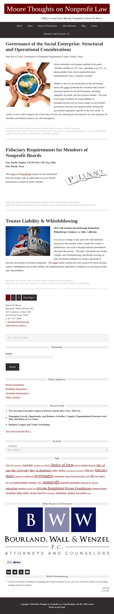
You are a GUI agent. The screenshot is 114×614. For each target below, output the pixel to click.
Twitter (14, 572)
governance (65, 283)
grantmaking (59, 476)
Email (8, 354)
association (18, 465)
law (81, 205)
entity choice (59, 470)
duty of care (19, 205)
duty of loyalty (30, 205)
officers (95, 483)
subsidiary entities (65, 492)
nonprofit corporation (20, 134)
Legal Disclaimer (69, 604)
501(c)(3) (10, 465)
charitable (27, 465)
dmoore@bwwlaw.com (18, 322)
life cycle (9, 483)
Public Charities (13, 397)
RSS (21, 572)
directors (92, 465)
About (30, 26)
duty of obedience (42, 205)
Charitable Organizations (32, 128)
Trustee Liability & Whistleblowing (41, 221)
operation (92, 205)
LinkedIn (8, 572)
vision (89, 493)
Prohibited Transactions (16, 389)
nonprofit (51, 482)
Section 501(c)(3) (38, 493)
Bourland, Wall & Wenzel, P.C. (57, 34)
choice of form (40, 131)
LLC (85, 131)
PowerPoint (25, 174)
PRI (34, 489)
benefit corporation (27, 131)
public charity (22, 493)
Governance (59, 128)
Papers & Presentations (47, 26)
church (77, 465)
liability (85, 205)
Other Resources (69, 26)
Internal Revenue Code (80, 476)
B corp (17, 131)
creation (84, 465)
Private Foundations (66, 281)
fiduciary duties (73, 205)
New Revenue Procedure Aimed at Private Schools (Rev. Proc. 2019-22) (44, 411)
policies (29, 489)
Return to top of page (57, 607)
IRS (92, 476)
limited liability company (74, 131)
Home (19, 26)
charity (47, 465)
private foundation (83, 283)
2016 (17, 128)
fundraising (29, 476)
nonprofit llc (85, 483)
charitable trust (38, 465)
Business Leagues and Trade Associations (29, 424)
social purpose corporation (50, 134)
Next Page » (29, 297)
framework (19, 476)
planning (22, 488)
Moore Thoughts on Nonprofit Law (57, 9)
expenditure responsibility (75, 471)
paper (66, 87)
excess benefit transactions (58, 205)
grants (67, 476)
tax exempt (81, 493)
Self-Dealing (51, 493)
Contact (94, 26)
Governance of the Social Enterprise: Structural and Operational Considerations (54, 46)
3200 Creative (88, 604)
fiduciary (89, 470)
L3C (63, 131)
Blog (83, 26)
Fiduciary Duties (48, 128)
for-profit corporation (53, 131)
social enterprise (34, 134)
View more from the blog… (18, 431)
